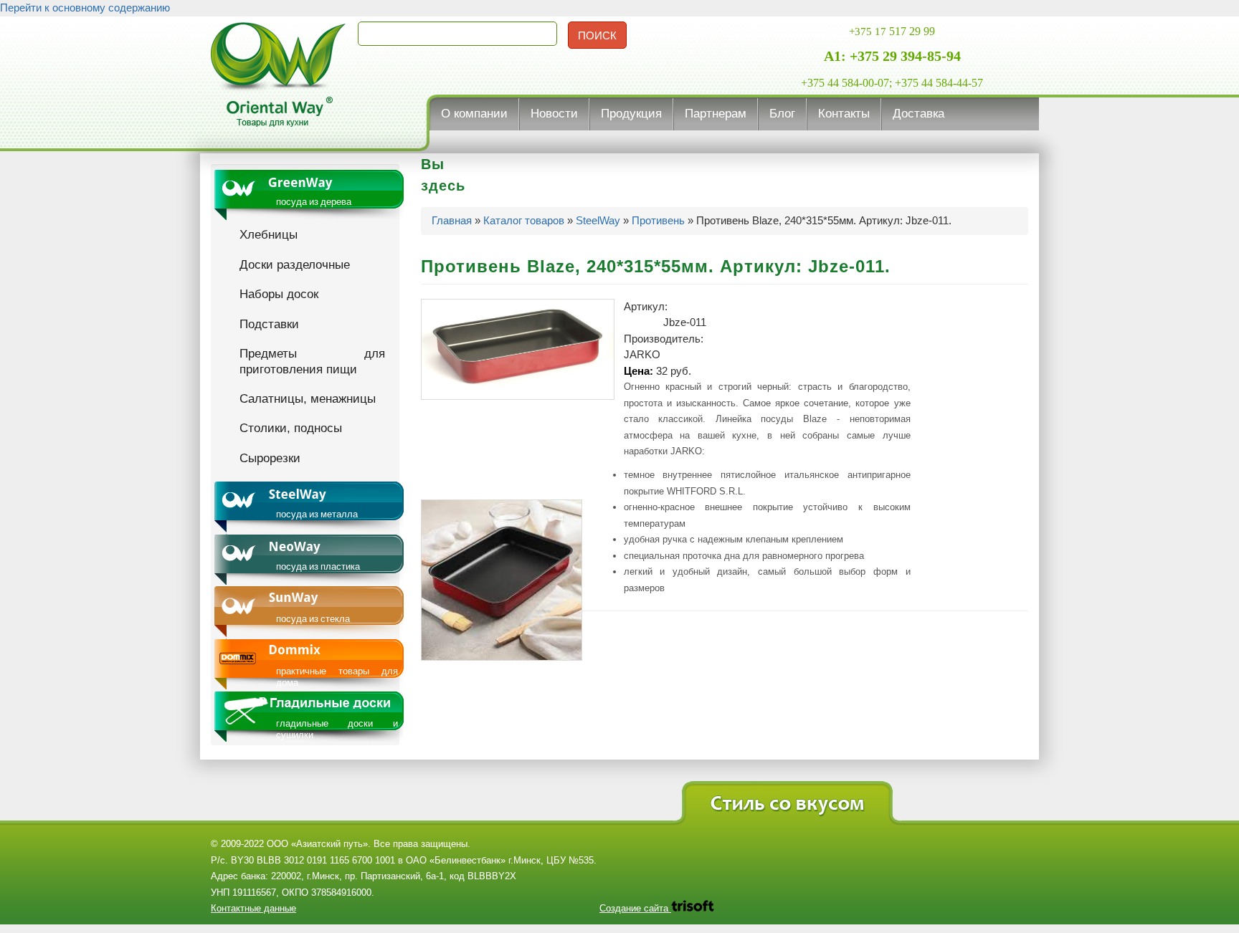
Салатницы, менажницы (307, 398)
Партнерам (715, 113)
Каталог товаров (523, 220)
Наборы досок (278, 293)
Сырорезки (269, 457)
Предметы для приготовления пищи (312, 361)
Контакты (844, 113)
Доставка (918, 113)
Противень (658, 220)
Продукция (631, 113)
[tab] (309, 194)
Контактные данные (253, 908)
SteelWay (598, 220)
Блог (782, 113)
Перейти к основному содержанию (85, 7)
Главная (452, 220)
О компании (474, 113)
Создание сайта (635, 908)
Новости (554, 113)
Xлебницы (268, 234)
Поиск (597, 35)
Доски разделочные (294, 264)
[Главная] (279, 77)
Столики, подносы (290, 427)
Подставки (269, 323)
